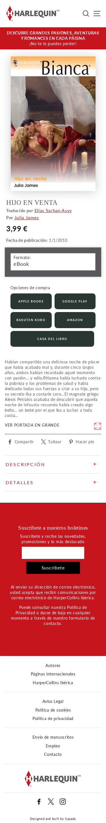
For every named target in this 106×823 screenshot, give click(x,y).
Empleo (53, 746)
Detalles (20, 482)
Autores (53, 665)
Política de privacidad (53, 718)
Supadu (70, 818)
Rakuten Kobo (31, 320)
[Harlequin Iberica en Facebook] (39, 801)
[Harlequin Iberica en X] (51, 801)
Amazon (75, 320)
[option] (53, 38)
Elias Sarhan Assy (53, 210)
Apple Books (31, 301)
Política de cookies (53, 710)
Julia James (26, 217)
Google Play (74, 301)
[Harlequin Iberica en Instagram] (63, 801)
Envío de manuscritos (53, 737)
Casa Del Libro (52, 339)
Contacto (53, 754)
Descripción (25, 464)
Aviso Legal (52, 701)
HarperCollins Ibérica (53, 683)
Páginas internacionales (53, 674)
